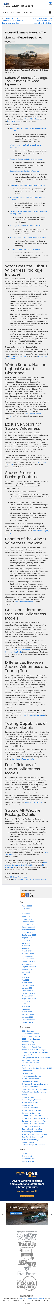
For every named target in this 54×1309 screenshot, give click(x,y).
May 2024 (26, 977)
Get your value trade (13, 652)
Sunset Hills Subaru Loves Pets (34, 1121)
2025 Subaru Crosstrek (22, 879)
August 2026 (27, 906)
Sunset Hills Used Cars (31, 1126)
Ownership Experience (31, 1086)
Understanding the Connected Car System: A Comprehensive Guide (12, 20)
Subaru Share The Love (31, 1110)
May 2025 (26, 945)
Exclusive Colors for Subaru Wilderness (26, 159)
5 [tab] (32, 1229)
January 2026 (27, 924)
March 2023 (27, 1012)
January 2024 (27, 988)
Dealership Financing (30, 1063)
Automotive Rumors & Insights (34, 1049)
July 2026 (26, 908)
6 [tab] (36, 1229)
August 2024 (27, 969)
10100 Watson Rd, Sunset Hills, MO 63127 (26, 864)
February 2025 (28, 953)
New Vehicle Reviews (30, 1081)
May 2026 (26, 914)
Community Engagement (32, 1060)
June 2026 (26, 911)
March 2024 (27, 982)
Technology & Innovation (32, 1129)
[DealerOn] (26, 1296)
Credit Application (22, 649)
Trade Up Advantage (30, 1139)
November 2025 (28, 930)
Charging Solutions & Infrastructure (36, 1057)
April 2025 (26, 948)
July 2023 (26, 1001)
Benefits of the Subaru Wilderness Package (27, 185)
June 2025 (26, 943)
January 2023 (27, 1017)
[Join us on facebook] (27, 895)
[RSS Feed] (23, 895)
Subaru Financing (29, 1097)
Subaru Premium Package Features (24, 171)
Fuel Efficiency (27, 1065)
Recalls (41, 1299)
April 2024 (26, 980)
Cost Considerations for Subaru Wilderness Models (27, 198)
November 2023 (28, 993)
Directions (29, 12)
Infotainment (27, 1071)
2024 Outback (28, 1031)
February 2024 (28, 985)
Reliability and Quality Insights (34, 1092)
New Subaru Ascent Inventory (24, 759)
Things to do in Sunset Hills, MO (34, 1134)
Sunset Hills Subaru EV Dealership (35, 1118)
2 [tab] (21, 1229)
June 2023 (26, 1004)
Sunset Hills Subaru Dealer (32, 1116)
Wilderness (22, 877)
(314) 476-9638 (13, 121)
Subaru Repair (28, 1105)
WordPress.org (28, 1161)
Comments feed (29, 1159)
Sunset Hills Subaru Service (33, 1123)
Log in (24, 1153)
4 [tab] (29, 1229)
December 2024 (29, 959)
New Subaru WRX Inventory (34, 715)
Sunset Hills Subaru (33, 119)
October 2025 (27, 932)
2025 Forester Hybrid (30, 1034)
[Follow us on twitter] (32, 895)
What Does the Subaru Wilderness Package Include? (28, 129)
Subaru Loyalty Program (32, 1100)
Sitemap (29, 1299)
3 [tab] (25, 1229)
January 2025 (27, 956)
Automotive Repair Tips (31, 1047)
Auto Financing (28, 1041)
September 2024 (29, 967)
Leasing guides (28, 1073)
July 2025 (26, 940)
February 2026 (28, 922)
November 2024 (28, 961)
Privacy (35, 1299)
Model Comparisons (30, 1078)
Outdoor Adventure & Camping (35, 1084)
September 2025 (29, 935)
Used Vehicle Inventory (34, 802)
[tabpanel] (27, 1214)
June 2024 (26, 975)
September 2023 (29, 998)
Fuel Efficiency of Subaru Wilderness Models (28, 237)
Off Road (13, 877)
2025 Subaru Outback (31, 1039)
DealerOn (21, 1299)
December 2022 (28, 1020)
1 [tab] (17, 1229)
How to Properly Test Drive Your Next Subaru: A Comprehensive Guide (41, 20)
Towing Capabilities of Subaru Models (25, 225)
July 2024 (26, 972)
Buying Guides (28, 1055)
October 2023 (27, 996)
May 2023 (26, 1006)
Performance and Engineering (34, 1089)
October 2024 (28, 964)
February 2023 (28, 1014)
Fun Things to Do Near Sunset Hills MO (37, 1068)
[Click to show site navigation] (50, 12)
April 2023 (26, 1009)
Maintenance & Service (31, 1076)
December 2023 (28, 990)
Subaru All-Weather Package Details (25, 249)
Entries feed (27, 1156)
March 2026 (27, 919)
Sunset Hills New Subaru (31, 1113)
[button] (11, 12)
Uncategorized (28, 1142)
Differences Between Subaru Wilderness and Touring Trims (28, 212)
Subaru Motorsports (30, 1102)
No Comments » (39, 879)
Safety (24, 1094)
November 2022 (28, 1022)
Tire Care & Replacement (32, 1137)
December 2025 (28, 927)
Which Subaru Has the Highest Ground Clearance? (25, 146)
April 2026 (26, 916)
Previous (3, 1214)
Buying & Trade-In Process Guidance (37, 1052)
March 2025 (27, 951)
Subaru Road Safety (30, 1108)
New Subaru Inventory (17, 356)
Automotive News (29, 1044)
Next (51, 1214)
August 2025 (27, 937)
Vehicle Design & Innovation (33, 1145)
